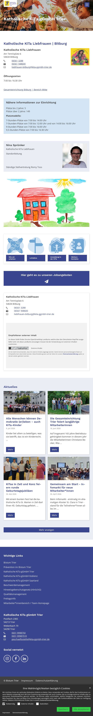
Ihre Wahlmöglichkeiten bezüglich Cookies (46, 688)
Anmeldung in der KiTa (55, 258)
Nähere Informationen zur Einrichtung (31, 102)
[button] (15, 248)
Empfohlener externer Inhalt (22, 335)
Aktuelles (10, 387)
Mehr (10, 449)
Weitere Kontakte (74, 258)
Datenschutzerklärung (49, 700)
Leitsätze (33, 258)
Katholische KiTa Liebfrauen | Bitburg (35, 43)
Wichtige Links (13, 555)
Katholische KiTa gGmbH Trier (23, 614)
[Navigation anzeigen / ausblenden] (87, 4)
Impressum (6, 712)
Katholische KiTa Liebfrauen (22, 49)
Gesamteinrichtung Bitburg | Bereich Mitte (25, 89)
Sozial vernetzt (13, 649)
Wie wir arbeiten (12, 258)
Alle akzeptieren (81, 709)
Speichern (63, 709)
